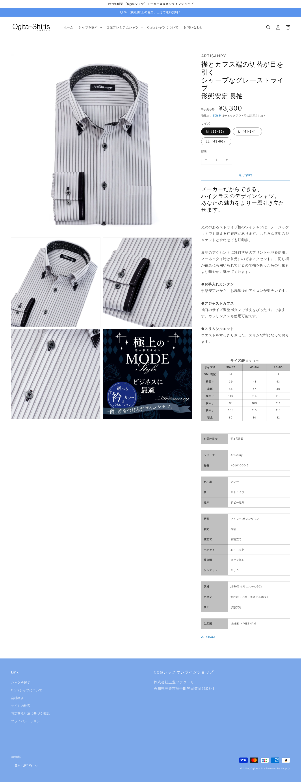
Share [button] (210, 637)
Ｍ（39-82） (216, 131)
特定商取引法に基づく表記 (30, 713)
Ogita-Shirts (258, 768)
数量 (204, 151)
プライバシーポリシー (27, 721)
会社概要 (17, 698)
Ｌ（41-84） (247, 131)
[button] (90, 27)
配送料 (217, 115)
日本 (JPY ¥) (23, 765)
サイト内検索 (20, 705)
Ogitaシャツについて (26, 690)
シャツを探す (20, 682)
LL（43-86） (216, 141)
